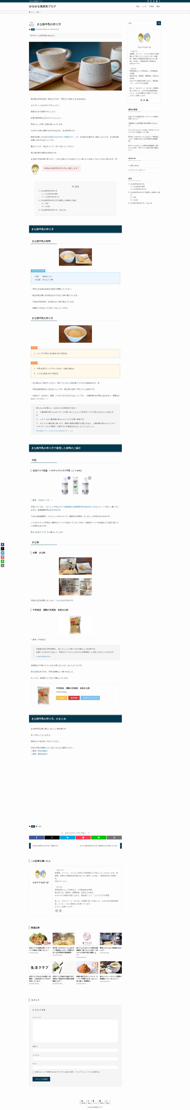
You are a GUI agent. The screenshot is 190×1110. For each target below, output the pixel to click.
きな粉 (47, 206)
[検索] (159, 1)
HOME (83, 1103)
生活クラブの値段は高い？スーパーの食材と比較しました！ (143, 118)
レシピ (95, 1103)
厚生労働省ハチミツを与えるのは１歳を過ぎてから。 (53, 431)
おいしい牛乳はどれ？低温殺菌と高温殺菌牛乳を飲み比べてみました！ (75, 507)
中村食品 (41, 640)
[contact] (156, 1)
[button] (36, 837)
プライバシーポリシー (137, 170)
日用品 (101, 1103)
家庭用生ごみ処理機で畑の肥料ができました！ (143, 124)
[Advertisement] (75, 790)
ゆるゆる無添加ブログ (42, 6)
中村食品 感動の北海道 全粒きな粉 (73, 688)
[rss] (153, 1)
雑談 (107, 1103)
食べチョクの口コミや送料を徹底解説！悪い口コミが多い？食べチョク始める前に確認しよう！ (143, 148)
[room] (151, 1)
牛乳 (46, 203)
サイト (35, 1064)
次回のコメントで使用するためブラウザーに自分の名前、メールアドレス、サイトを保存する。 (68, 1072)
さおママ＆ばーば (40, 882)
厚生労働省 (42, 751)
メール (36, 1055)
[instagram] (148, 1)
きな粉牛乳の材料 (51, 194)
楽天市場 (74, 698)
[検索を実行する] (159, 23)
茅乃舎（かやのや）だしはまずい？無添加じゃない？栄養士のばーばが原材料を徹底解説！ (143, 139)
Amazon (62, 698)
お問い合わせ (134, 165)
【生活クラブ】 (44, 500)
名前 (35, 1046)
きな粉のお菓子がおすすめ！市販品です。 (58, 137)
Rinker (65, 692)
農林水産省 (42, 754)
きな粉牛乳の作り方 (49, 191)
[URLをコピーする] (114, 837)
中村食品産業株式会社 (43, 656)
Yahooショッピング (90, 698)
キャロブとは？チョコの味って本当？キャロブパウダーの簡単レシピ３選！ (143, 131)
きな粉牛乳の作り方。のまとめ (53, 210)
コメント (37, 1017)
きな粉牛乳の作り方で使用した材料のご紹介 (59, 200)
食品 (33, 29)
